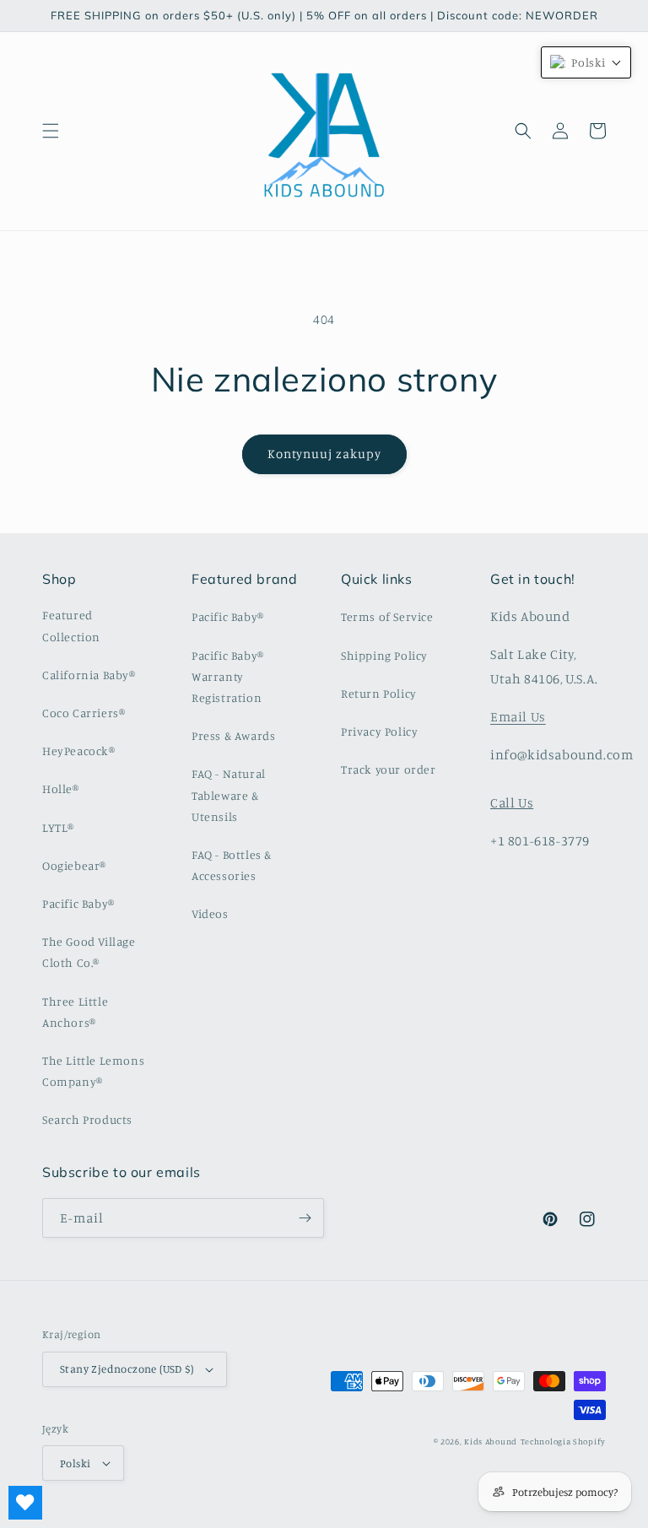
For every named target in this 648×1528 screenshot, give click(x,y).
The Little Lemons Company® (93, 1070)
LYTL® (58, 827)
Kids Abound (490, 1441)
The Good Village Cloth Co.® (89, 951)
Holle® (60, 788)
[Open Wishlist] (25, 1503)
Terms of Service (387, 616)
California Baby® (89, 674)
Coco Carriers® (83, 712)
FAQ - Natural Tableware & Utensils (229, 794)
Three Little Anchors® (75, 1011)
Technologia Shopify (563, 1441)
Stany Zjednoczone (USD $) (126, 1368)
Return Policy (379, 693)
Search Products (87, 1119)
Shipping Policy (384, 655)
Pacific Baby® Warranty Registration (228, 676)
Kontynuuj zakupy (324, 453)
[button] (50, 130)
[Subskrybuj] (304, 1218)
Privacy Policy (379, 731)
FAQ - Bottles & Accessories (232, 865)
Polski (75, 1463)
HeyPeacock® (79, 750)
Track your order (388, 769)
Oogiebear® (74, 865)
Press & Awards (233, 735)
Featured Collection (71, 625)
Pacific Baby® (78, 903)
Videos (210, 913)
